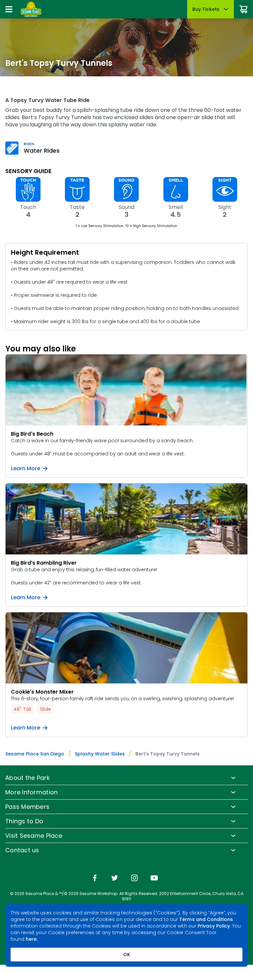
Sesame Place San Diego (34, 754)
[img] (95, 878)
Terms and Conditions (206, 919)
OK (126, 954)
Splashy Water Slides (100, 754)
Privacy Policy (214, 926)
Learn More (25, 468)
